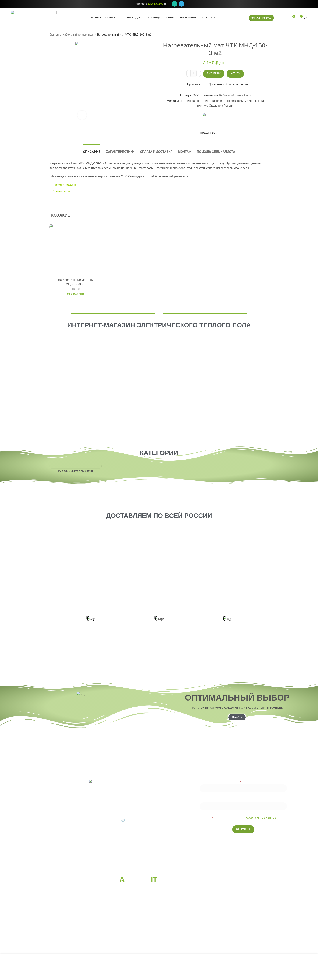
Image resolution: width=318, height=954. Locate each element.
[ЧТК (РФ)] (215, 119)
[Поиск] (279, 18)
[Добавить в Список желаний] (98, 230)
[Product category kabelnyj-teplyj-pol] (75, 469)
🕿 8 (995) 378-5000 (261, 18)
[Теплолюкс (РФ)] (76, 747)
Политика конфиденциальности (159, 853)
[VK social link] (224, 132)
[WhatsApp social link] (174, 4)
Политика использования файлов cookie (159, 858)
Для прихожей (213, 100)
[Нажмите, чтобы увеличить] (82, 115)
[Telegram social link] (181, 4)
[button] (98, 238)
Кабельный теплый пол (78, 34)
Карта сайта (159, 863)
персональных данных (260, 817)
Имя (243, 781)
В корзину (213, 73)
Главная (54, 34)
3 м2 (180, 100)
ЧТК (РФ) (75, 289)
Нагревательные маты (241, 100)
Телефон (243, 799)
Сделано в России (221, 105)
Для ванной (193, 100)
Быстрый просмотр (98, 246)
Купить (235, 73)
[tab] (91, 149)
